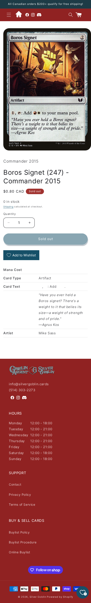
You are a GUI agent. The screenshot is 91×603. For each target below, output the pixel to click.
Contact (15, 484)
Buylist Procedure (22, 542)
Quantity (9, 214)
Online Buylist (19, 552)
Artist (8, 333)
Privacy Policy (20, 494)
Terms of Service (22, 504)
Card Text (11, 286)
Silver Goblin (38, 596)
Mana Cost (12, 270)
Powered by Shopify (60, 596)
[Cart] (80, 15)
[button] (9, 15)
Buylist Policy (19, 532)
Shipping (8, 206)
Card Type (12, 278)
